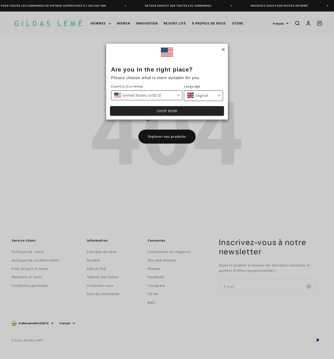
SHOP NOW (167, 111)
